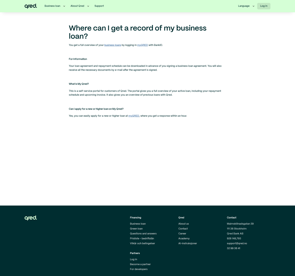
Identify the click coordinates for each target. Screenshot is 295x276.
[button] (64, 6)
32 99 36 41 (233, 248)
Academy (184, 238)
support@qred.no (237, 243)
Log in (263, 6)
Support (99, 6)
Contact (183, 229)
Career (182, 234)
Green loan (136, 229)
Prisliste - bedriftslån (142, 238)
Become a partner (140, 264)
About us (183, 224)
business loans (112, 45)
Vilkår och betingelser (142, 243)
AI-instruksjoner (187, 243)
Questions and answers (143, 234)
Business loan (138, 224)
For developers (139, 269)
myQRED (142, 45)
